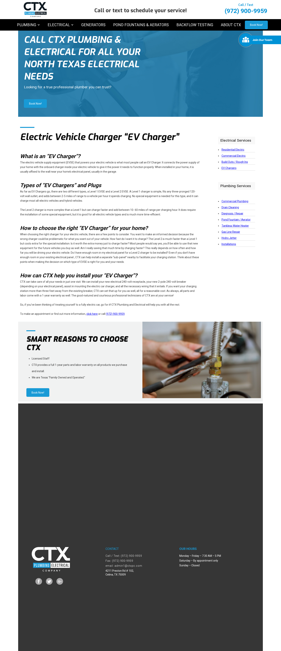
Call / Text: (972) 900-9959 (124, 555)
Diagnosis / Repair (232, 213)
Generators (93, 25)
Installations (229, 244)
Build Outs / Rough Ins (235, 161)
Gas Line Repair (231, 231)
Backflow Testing (194, 25)
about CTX (231, 25)
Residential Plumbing (234, 195)
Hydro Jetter (229, 237)
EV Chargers (229, 168)
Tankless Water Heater (235, 225)
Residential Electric (233, 149)
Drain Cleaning (230, 207)
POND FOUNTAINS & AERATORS (141, 25)
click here (92, 313)
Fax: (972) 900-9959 (119, 560)
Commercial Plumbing (235, 201)
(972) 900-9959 (115, 313)
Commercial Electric (234, 155)
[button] (28, 25)
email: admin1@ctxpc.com (124, 565)
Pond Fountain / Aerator (236, 219)
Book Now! (256, 24)
